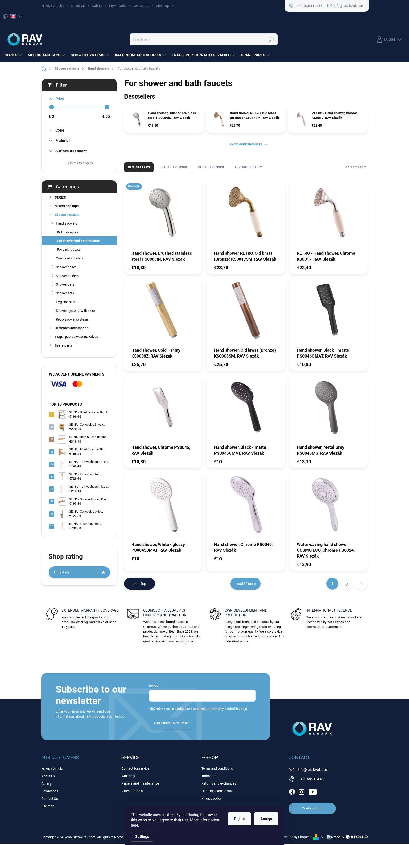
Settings (142, 836)
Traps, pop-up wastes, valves (76, 337)
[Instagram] (301, 791)
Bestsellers (139, 167)
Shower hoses (66, 267)
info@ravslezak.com (313, 770)
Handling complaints (216, 791)
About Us (78, 6)
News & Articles (52, 6)
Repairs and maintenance (140, 783)
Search (271, 39)
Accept (266, 819)
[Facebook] (292, 791)
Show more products (246, 144)
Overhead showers (69, 258)
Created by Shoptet (296, 837)
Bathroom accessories (71, 328)
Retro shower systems (72, 319)
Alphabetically (248, 167)
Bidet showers (67, 232)
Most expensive (211, 167)
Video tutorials (132, 791)
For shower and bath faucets (78, 241)
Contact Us (141, 6)
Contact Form (312, 808)
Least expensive (174, 167)
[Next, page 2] (347, 584)
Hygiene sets (65, 302)
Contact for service (135, 768)
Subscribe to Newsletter (171, 723)
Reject (239, 819)
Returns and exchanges (218, 783)
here (134, 825)
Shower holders (67, 276)
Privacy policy (211, 798)
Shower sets (65, 293)
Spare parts (63, 345)
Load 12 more (245, 584)
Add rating (61, 572)
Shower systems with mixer (76, 311)
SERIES (60, 197)
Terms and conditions (217, 768)
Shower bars (65, 284)
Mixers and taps (67, 206)
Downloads (117, 6)
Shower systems (67, 215)
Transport (208, 776)
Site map (162, 6)
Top (143, 584)
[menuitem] (14, 55)
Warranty (128, 776)
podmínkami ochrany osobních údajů (220, 709)
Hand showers (66, 223)
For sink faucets (68, 249)
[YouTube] (312, 791)
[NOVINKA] (163, 216)
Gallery (97, 6)
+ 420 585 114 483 (311, 779)
